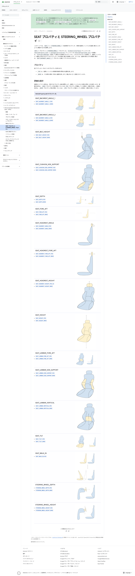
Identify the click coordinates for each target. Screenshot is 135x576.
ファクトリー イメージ (28, 561)
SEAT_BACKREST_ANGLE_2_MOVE (44, 120)
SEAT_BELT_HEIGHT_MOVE (43, 137)
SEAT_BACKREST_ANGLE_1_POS (44, 101)
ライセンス (50, 572)
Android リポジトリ (28, 551)
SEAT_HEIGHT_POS (41, 318)
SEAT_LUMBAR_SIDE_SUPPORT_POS (45, 373)
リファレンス (79, 10)
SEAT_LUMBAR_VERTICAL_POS (44, 406)
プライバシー (57, 572)
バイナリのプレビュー (28, 558)
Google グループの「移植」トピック (69, 566)
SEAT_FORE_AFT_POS (41, 212)
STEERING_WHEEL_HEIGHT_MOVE (44, 510)
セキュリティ (25, 10)
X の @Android (64, 551)
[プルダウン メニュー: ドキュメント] (22, 2)
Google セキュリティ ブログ (67, 558)
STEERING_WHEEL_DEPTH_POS (44, 488)
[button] (9, 32)
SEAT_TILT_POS (40, 439)
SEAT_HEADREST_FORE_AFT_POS (44, 253)
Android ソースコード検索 (33, 2)
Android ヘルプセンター (104, 551)
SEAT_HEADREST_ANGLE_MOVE (44, 228)
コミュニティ (36, 572)
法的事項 (43, 572)
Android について (27, 572)
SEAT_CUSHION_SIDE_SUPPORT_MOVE (46, 170)
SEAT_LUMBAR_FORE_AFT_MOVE (44, 358)
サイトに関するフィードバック (70, 572)
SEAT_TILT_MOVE (40, 441)
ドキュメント (17, 2)
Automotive (68, 10)
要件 (24, 553)
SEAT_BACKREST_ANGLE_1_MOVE (44, 104)
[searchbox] (10, 15)
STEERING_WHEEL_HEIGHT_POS (44, 508)
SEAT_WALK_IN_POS (41, 456)
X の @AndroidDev (65, 553)
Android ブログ (64, 556)
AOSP (35, 31)
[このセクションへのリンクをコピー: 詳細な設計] (45, 81)
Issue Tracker (101, 563)
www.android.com (102, 556)
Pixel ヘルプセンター (103, 553)
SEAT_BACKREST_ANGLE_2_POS (44, 118)
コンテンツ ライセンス (57, 537)
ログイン (131, 2)
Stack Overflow (101, 561)
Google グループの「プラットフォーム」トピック (72, 561)
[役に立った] (97, 31)
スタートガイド (13, 10)
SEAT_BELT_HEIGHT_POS (42, 135)
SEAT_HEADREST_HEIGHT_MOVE (44, 286)
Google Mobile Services (103, 558)
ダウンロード (26, 556)
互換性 (45, 10)
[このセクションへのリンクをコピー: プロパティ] (45, 65)
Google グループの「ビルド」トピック (69, 563)
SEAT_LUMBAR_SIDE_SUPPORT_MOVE (45, 375)
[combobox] (102, 1)
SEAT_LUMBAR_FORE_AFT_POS (44, 356)
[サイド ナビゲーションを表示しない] (18, 573)
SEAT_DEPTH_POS (40, 199)
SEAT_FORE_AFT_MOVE (42, 214)
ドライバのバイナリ (28, 563)
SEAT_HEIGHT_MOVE (41, 320)
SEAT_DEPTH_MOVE (41, 202)
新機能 (3, 10)
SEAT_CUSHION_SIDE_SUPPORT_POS (45, 167)
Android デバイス (56, 10)
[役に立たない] (100, 31)
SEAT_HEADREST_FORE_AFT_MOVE (45, 256)
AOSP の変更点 (73, 24)
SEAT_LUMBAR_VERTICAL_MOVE (44, 408)
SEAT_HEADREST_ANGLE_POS (43, 226)
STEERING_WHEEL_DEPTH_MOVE (44, 490)
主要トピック (36, 10)
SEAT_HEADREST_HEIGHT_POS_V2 (45, 284)
